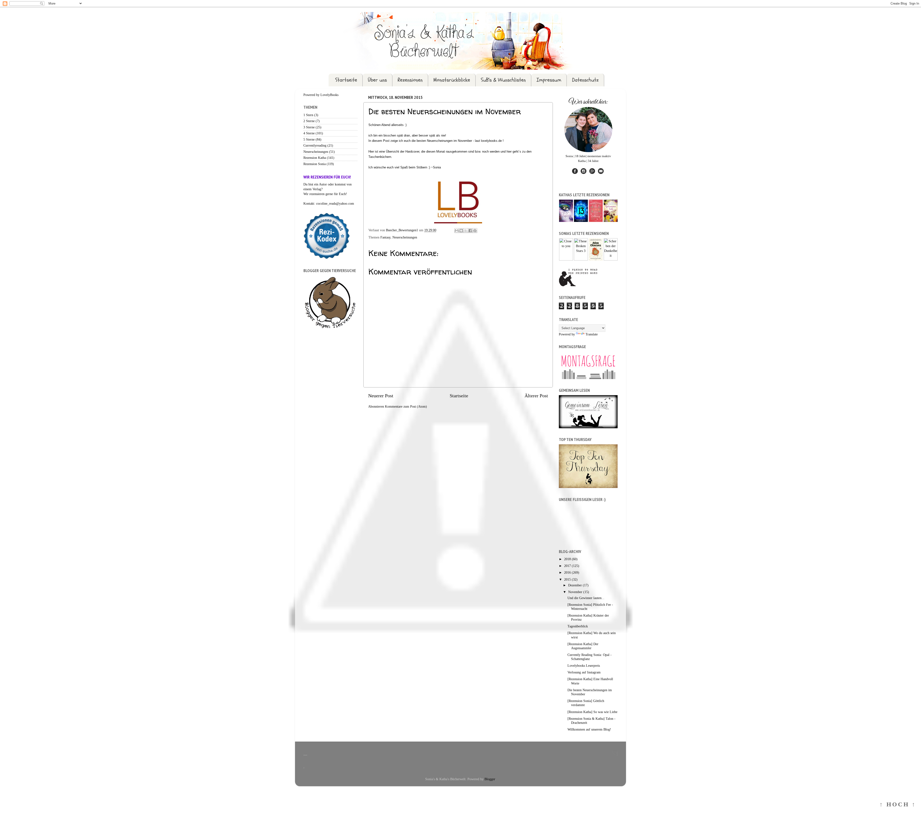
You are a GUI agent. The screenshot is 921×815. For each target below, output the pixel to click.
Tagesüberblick (577, 626)
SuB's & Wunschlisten (503, 79)
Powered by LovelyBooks (320, 95)
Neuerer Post (380, 395)
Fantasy (385, 237)
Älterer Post (536, 395)
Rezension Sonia (314, 164)
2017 (568, 566)
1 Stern (308, 115)
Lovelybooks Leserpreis (583, 665)
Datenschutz (585, 79)
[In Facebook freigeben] (470, 230)
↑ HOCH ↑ (898, 804)
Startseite (346, 79)
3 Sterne (309, 127)
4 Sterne (309, 133)
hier (510, 151)
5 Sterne (309, 139)
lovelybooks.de (491, 141)
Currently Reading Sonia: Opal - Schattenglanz (589, 657)
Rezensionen (410, 79)
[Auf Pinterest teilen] (474, 230)
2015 (568, 579)
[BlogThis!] (461, 230)
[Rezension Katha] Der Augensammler (582, 646)
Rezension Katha (314, 158)
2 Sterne (309, 121)
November (575, 592)
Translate (591, 334)
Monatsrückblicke (451, 79)
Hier (371, 151)
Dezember (575, 585)
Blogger (489, 779)
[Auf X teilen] (465, 230)
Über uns (377, 79)
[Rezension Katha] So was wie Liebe (592, 712)
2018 (568, 559)
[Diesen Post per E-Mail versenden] (456, 230)
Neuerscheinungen (404, 237)
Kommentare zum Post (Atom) (406, 406)
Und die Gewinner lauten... (585, 598)
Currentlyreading (314, 145)
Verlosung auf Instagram (584, 672)
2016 (568, 572)
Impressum (549, 79)
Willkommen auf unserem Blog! (589, 729)
